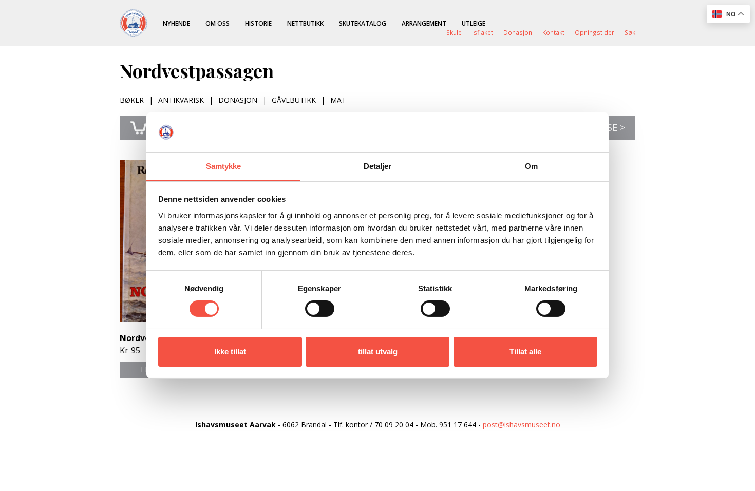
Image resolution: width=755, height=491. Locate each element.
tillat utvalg (378, 351)
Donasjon (517, 32)
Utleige (473, 23)
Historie (258, 23)
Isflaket (482, 32)
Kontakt (553, 32)
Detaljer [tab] (378, 166)
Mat (338, 100)
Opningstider (594, 32)
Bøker (132, 100)
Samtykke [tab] (223, 166)
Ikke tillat (230, 351)
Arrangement (424, 23)
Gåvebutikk (294, 100)
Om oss (217, 23)
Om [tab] (531, 166)
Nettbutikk (305, 23)
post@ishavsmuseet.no (521, 424)
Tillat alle (525, 351)
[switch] (319, 308)
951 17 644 (457, 424)
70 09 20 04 (393, 424)
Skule (454, 32)
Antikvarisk (181, 100)
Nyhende (176, 23)
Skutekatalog (362, 23)
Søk (630, 32)
